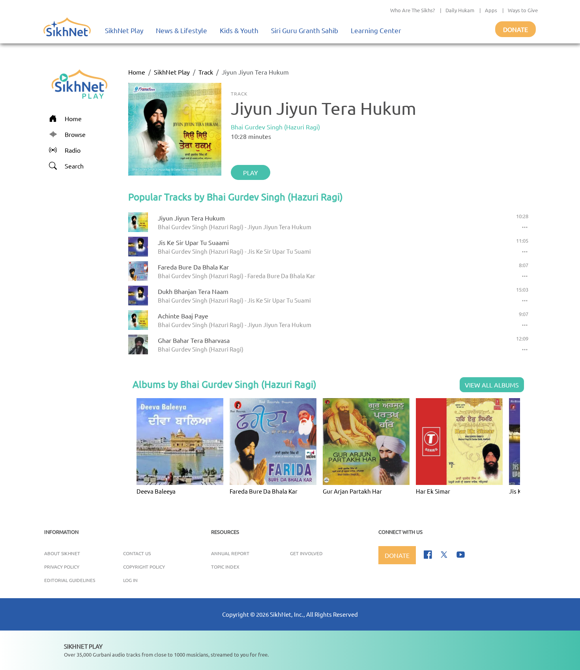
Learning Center (376, 30)
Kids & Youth (239, 30)
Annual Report (230, 553)
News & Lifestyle (181, 30)
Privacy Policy (61, 566)
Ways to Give (523, 10)
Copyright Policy (144, 566)
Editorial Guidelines (69, 580)
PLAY (250, 172)
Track (205, 72)
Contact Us (137, 553)
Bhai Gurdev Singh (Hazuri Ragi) (275, 127)
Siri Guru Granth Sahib (304, 30)
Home (136, 72)
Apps (491, 10)
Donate (515, 29)
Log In (130, 580)
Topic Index (225, 566)
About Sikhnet (62, 553)
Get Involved (306, 553)
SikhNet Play (124, 30)
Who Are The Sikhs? (412, 10)
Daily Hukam (459, 10)
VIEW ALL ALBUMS (492, 385)
